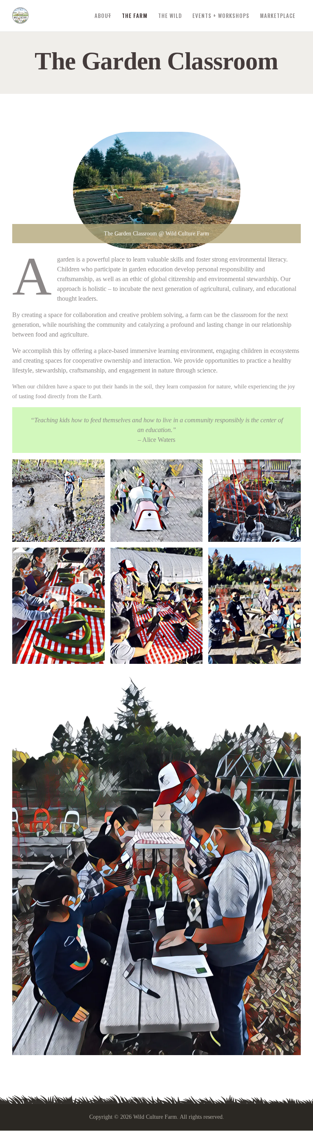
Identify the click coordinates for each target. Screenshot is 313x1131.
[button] (58, 500)
